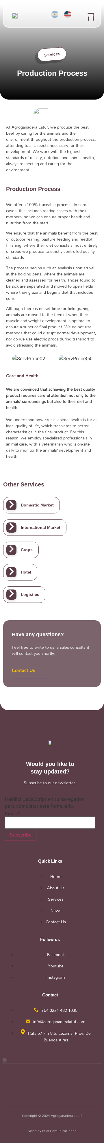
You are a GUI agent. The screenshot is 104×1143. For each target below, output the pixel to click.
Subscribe (20, 835)
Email (13, 813)
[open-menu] (91, 16)
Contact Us (23, 670)
